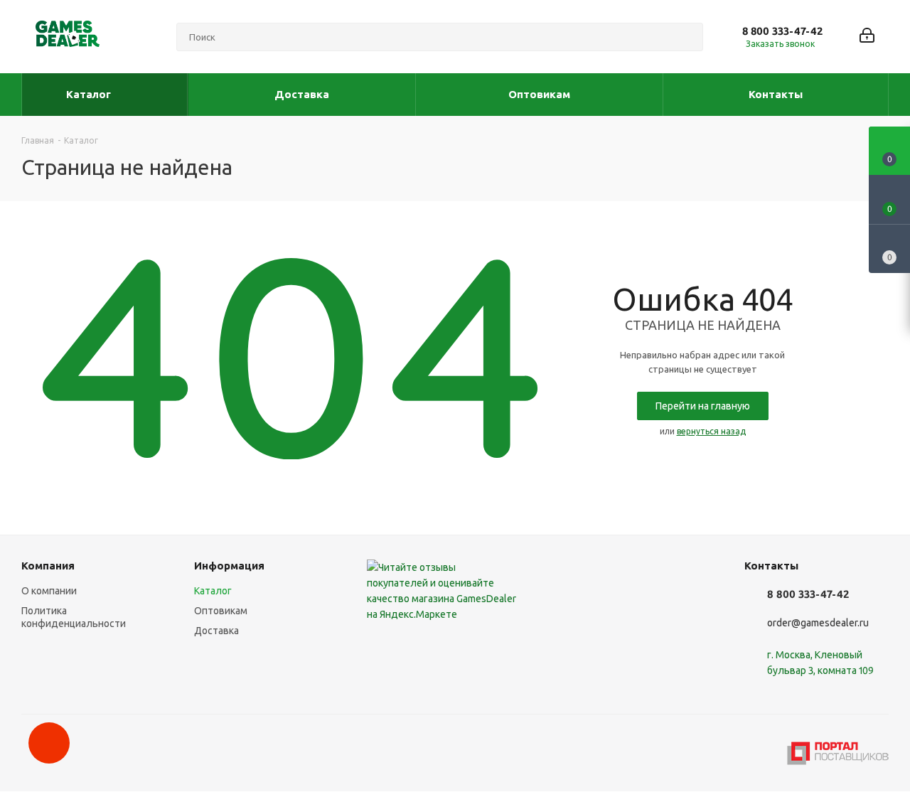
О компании (49, 590)
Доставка (216, 630)
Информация (229, 566)
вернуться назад (711, 431)
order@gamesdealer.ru (818, 623)
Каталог (213, 590)
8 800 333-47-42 (782, 31)
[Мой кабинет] (867, 36)
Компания (48, 566)
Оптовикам (220, 610)
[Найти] (686, 37)
